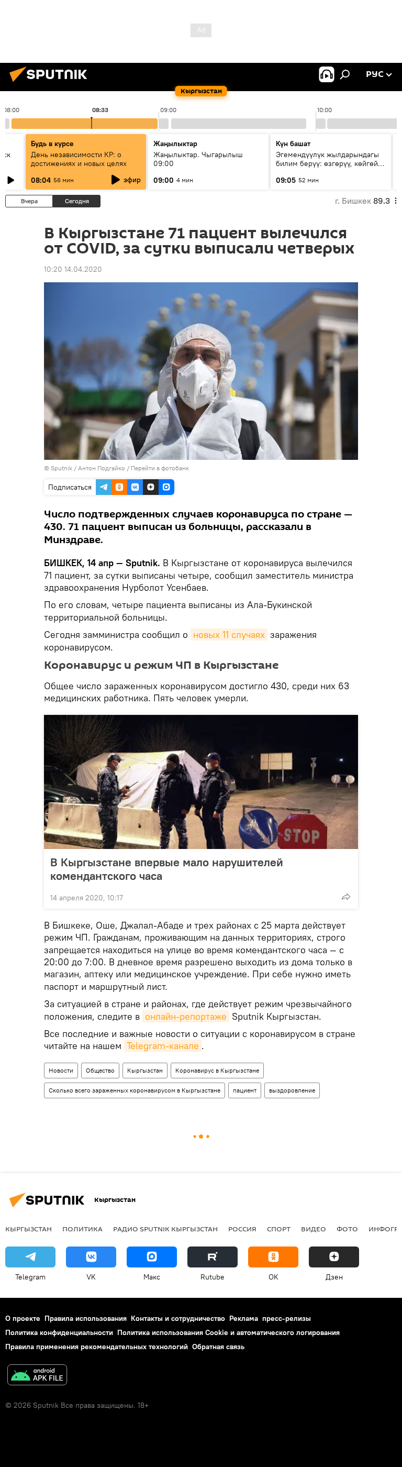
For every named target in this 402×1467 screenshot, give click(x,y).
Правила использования (85, 1318)
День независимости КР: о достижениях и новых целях (79, 159)
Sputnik (61, 468)
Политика (82, 1228)
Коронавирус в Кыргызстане (217, 1070)
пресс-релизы (286, 1318)
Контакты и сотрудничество (178, 1318)
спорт (279, 1228)
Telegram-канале (163, 1046)
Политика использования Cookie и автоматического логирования (228, 1332)
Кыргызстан (145, 1070)
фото (347, 1228)
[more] (346, 896)
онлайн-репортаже (186, 1016)
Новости (61, 1070)
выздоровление (292, 1090)
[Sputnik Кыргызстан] (51, 83)
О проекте (22, 1318)
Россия (242, 1228)
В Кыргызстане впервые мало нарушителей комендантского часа (166, 869)
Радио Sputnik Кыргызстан (165, 1228)
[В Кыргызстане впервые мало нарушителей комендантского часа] (201, 782)
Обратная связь (218, 1346)
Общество (100, 1070)
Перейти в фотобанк (160, 468)
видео (313, 1228)
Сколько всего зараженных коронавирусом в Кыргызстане (134, 1090)
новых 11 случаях (229, 634)
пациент (244, 1090)
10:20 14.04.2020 (73, 269)
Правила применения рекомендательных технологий (96, 1346)
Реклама (243, 1318)
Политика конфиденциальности (59, 1332)
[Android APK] (37, 1376)
